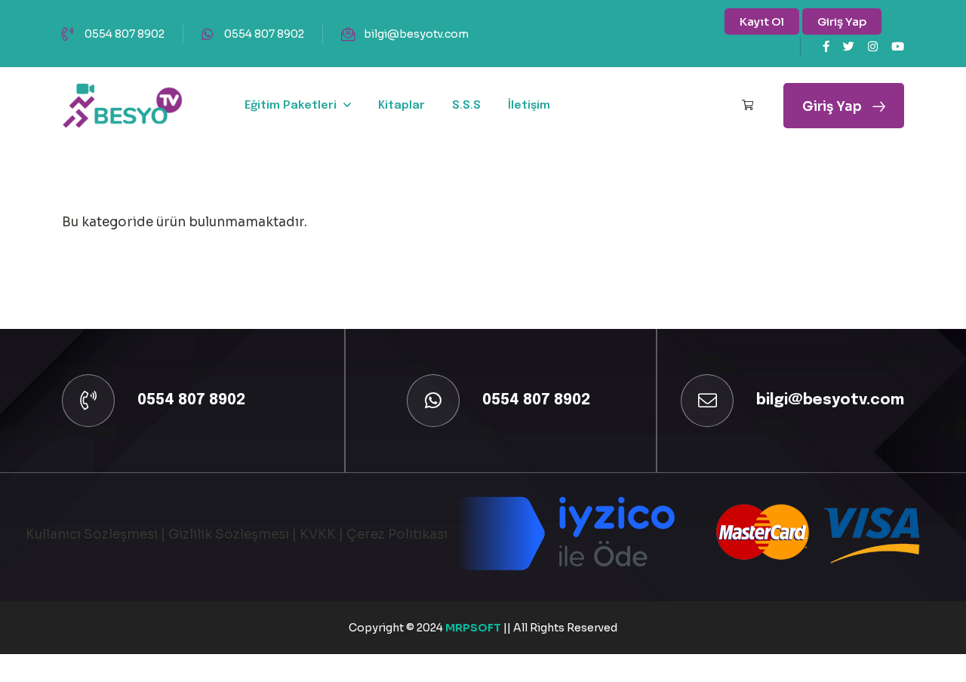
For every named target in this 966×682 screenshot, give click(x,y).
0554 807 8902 (125, 34)
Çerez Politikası (397, 534)
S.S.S (466, 106)
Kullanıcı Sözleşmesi (92, 534)
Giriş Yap (841, 21)
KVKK (318, 534)
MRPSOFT (474, 627)
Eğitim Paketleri (291, 106)
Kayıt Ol (762, 21)
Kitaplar (401, 106)
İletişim (529, 106)
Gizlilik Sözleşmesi (228, 534)
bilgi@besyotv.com (416, 34)
